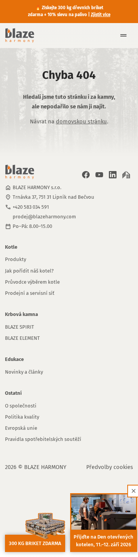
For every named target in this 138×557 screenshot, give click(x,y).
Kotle (11, 247)
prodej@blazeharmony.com (44, 216)
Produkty (15, 259)
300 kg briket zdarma (35, 543)
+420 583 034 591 (31, 207)
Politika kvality (22, 417)
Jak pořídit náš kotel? (29, 271)
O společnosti (20, 406)
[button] (120, 35)
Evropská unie (21, 428)
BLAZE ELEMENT (22, 338)
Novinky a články (24, 372)
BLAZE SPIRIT (19, 327)
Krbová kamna (21, 314)
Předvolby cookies (109, 467)
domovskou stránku (81, 121)
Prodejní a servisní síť (29, 293)
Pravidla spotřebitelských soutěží (43, 439)
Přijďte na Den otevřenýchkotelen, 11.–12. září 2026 (103, 540)
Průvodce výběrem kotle (32, 282)
